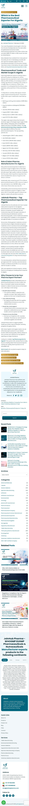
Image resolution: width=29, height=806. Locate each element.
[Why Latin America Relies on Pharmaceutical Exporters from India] (14, 557)
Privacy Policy (4, 733)
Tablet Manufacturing (6, 528)
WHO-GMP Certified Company (9, 541)
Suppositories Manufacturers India (10, 748)
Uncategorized (5, 533)
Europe (17, 660)
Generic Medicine (5, 488)
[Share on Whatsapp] (18, 395)
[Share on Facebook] (13, 395)
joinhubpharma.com (21, 804)
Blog (2, 725)
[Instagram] (24, 1)
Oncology (3, 500)
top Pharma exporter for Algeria (10, 360)
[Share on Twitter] (16, 395)
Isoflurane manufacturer (7, 495)
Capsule (3, 485)
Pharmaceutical (5, 508)
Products (3, 720)
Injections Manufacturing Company (10, 750)
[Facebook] (16, 1)
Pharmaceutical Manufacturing (9, 518)
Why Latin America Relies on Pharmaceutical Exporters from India (13, 569)
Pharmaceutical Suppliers (7, 520)
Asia (11, 660)
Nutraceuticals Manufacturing (9, 743)
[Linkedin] (27, 1)
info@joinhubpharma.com (11, 788)
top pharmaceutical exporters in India (16, 67)
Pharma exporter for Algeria (9, 355)
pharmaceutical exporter (9, 357)
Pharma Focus (5, 755)
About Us (3, 718)
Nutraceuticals (5, 498)
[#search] (26, 6)
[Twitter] (20, 1)
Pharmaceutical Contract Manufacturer (11, 513)
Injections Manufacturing (7, 490)
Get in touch (4, 349)
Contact (3, 730)
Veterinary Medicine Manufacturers (10, 758)
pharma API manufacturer (8, 503)
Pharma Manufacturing (7, 753)
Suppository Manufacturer (8, 525)
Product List (4, 723)
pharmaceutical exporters (9, 12)
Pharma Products (5, 505)
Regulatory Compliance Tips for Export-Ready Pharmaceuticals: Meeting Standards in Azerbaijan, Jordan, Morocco (14, 595)
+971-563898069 (10, 785)
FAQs (2, 728)
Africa (4, 660)
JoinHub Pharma (8, 43)
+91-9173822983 (10, 783)
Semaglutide (4, 523)
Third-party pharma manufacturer (10, 531)
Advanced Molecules (6, 483)
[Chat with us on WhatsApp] (3, 802)
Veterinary (3, 536)
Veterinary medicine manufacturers (10, 538)
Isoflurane (3, 493)
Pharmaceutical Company (8, 510)
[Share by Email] (21, 395)
